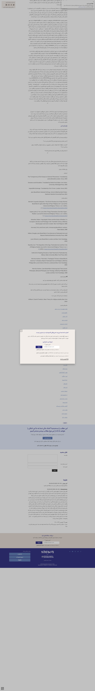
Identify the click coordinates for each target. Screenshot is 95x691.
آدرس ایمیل (47, 344)
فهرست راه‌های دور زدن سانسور (41, 353)
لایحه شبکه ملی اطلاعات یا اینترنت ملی (46, 356)
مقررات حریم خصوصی (40, 349)
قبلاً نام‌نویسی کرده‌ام (64, 359)
